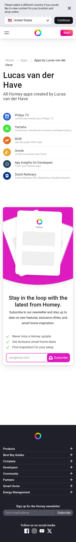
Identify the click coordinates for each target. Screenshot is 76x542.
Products (9, 449)
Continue (63, 20)
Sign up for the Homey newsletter (38, 506)
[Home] (38, 32)
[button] (28, 20)
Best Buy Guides (13, 455)
